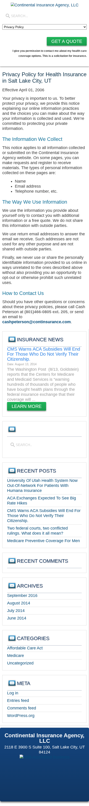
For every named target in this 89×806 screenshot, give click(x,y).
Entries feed (18, 700)
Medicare (15, 655)
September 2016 (22, 595)
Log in (12, 693)
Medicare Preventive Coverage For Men (43, 540)
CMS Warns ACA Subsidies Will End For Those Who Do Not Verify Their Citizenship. (43, 354)
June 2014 (16, 618)
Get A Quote (66, 41)
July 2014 (16, 610)
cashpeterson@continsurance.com (36, 322)
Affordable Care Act (25, 648)
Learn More (27, 406)
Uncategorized (20, 663)
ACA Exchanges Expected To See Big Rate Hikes (41, 500)
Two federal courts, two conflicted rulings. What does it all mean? (37, 531)
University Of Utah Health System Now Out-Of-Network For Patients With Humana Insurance (42, 485)
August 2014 (18, 603)
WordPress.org (20, 715)
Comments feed (21, 708)
